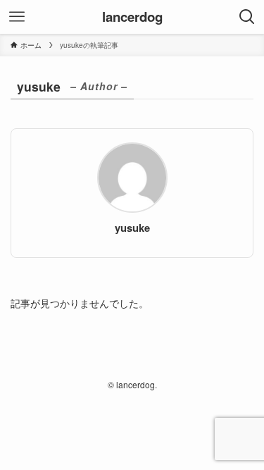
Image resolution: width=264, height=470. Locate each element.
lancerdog (132, 17)
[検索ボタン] (247, 17)
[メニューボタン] (17, 17)
